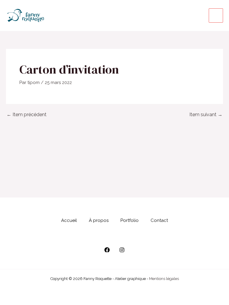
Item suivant (205, 114)
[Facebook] (107, 250)
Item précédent (27, 114)
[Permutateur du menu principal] (216, 15)
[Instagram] (122, 250)
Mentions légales (164, 278)
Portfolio (129, 220)
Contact (159, 220)
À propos (99, 220)
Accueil (69, 220)
